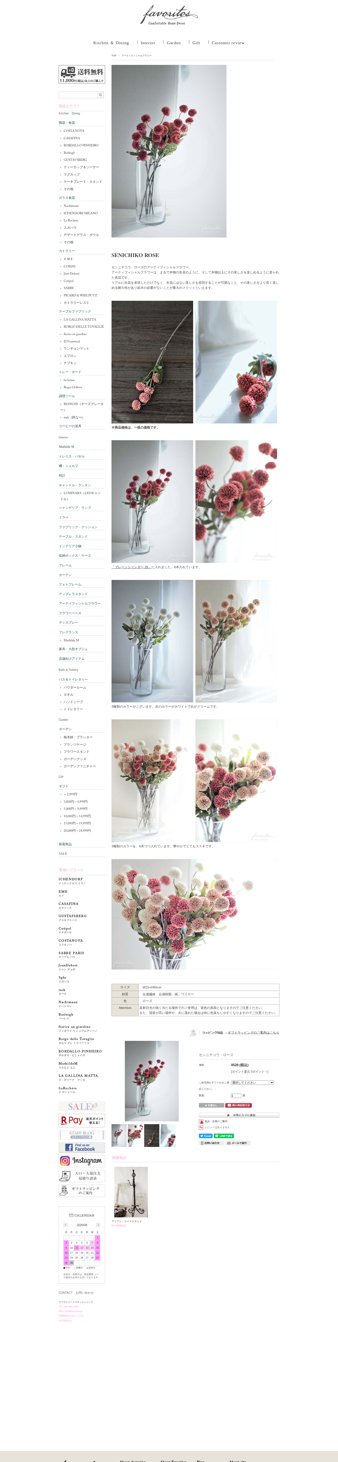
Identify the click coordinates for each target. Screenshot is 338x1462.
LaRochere (68, 1090)
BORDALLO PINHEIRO (81, 145)
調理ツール (67, 396)
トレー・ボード (70, 372)
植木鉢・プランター (78, 737)
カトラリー (67, 251)
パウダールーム (75, 687)
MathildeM (70, 1065)
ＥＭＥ (68, 259)
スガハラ (70, 228)
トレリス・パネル (72, 456)
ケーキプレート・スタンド (83, 182)
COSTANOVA (71, 942)
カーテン (65, 575)
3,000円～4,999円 (76, 802)
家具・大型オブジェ (73, 649)
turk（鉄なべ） (74, 417)
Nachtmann (71, 206)
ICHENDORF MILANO (81, 213)
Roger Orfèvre (73, 387)
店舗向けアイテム (72, 658)
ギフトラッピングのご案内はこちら (253, 1032)
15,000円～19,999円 (77, 823)
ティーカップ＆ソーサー (81, 167)
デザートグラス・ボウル (81, 235)
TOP (114, 55)
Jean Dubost (71, 273)
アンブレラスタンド (73, 594)
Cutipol (68, 281)
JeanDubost (68, 967)
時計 (62, 475)
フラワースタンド (76, 752)
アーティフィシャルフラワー (137, 55)
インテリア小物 (70, 546)
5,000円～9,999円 (76, 809)
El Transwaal (72, 341)
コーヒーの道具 (70, 426)
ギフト (64, 786)
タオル (68, 695)
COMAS (69, 266)
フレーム (65, 565)
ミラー (64, 517)
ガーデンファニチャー (80, 766)
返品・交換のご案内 (216, 1121)
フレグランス (68, 632)
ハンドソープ (73, 702)
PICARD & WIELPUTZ (80, 295)
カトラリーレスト (76, 303)
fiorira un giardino (75, 334)
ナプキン (70, 363)
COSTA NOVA (74, 131)
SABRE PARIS (71, 955)
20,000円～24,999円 (77, 831)
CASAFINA (72, 138)
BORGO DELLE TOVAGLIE (84, 327)
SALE (63, 853)
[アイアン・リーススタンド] (131, 1215)
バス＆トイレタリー (73, 679)
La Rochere (71, 220)
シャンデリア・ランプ (75, 508)
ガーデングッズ (75, 759)
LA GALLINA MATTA (80, 319)
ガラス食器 (67, 198)
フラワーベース (70, 613)
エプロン (70, 356)
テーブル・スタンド (73, 536)
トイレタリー (73, 709)
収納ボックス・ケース (75, 555)
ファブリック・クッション (78, 527)
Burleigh (69, 153)
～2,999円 (70, 794)
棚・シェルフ (68, 466)
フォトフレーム (70, 584)
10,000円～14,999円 (77, 816)
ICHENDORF (72, 881)
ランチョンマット (76, 348)
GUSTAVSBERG (75, 160)
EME (63, 893)
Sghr (64, 979)
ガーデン (65, 729)
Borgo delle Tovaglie (76, 1041)
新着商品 (65, 844)
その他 (68, 189)
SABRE (69, 288)
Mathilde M (66, 447)
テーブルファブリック (75, 311)
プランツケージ (75, 745)
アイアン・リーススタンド (127, 1221)
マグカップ (72, 175)
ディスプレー (68, 622)
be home (69, 380)
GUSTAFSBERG (73, 918)
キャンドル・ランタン (75, 485)
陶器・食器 (67, 122)
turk (63, 992)
